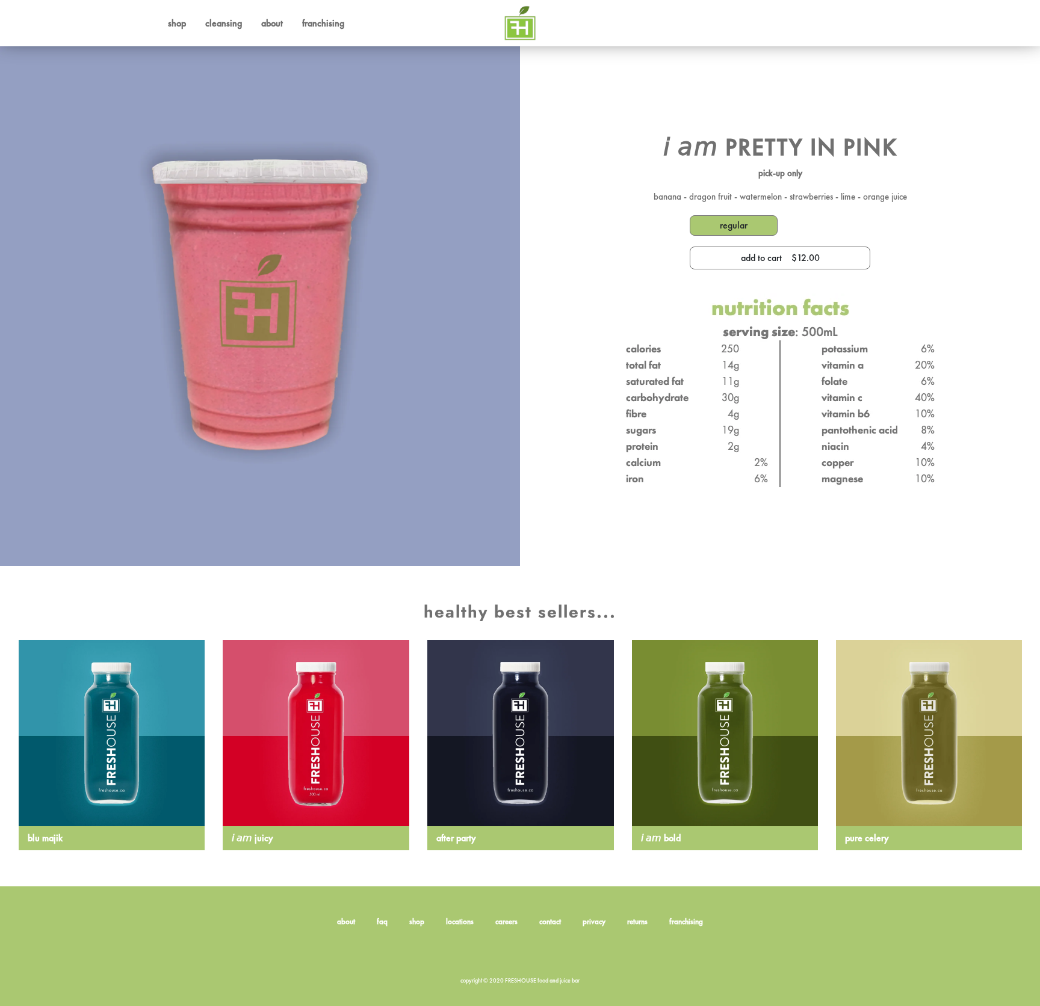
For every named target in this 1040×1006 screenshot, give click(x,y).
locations (460, 921)
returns (637, 921)
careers (506, 921)
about (346, 921)
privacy (594, 921)
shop (416, 921)
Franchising (323, 23)
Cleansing (223, 23)
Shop (177, 23)
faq (382, 921)
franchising (686, 921)
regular (734, 225)
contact (550, 921)
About (272, 23)
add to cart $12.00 (780, 257)
